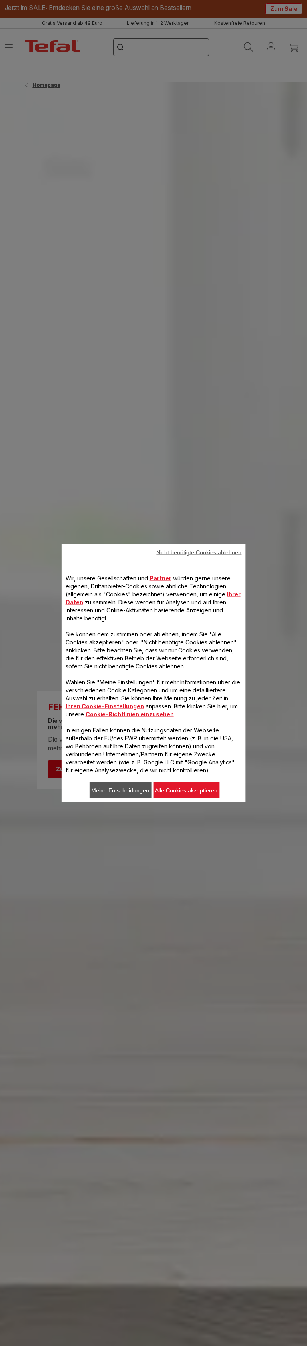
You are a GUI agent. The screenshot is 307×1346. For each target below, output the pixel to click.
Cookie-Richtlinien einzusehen (130, 713)
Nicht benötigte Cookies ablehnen (198, 552)
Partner (160, 577)
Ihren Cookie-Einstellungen (105, 705)
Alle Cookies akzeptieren (186, 790)
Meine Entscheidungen (120, 790)
